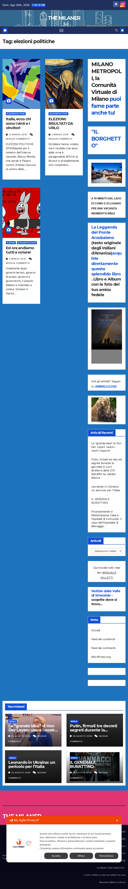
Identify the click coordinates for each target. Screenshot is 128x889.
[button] (116, 30)
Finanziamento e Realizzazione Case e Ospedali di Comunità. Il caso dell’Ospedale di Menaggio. (106, 519)
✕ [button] (117, 820)
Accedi (95, 630)
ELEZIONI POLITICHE (16, 114)
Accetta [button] (56, 855)
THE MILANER (64, 18)
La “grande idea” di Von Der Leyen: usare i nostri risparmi (106, 447)
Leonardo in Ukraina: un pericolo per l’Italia (31, 764)
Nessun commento (18, 139)
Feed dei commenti (103, 648)
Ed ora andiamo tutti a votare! (20, 250)
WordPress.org (101, 656)
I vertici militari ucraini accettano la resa (105, 875)
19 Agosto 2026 (82, 772)
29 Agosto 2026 (21, 736)
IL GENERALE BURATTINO (83, 764)
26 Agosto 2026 (83, 736)
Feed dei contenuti (103, 639)
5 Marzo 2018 (60, 134)
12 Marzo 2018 (18, 134)
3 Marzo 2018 (17, 259)
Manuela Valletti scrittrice (112, 882)
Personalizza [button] (106, 855)
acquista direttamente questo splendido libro (106, 263)
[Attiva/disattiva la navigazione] (61, 30)
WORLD (12, 721)
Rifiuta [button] (81, 855)
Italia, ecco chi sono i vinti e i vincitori (18, 123)
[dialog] (64, 839)
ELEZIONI (11, 243)
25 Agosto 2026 (21, 772)
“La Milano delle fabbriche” (111, 867)
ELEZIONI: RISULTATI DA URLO (60, 123)
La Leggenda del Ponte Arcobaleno (104, 232)
